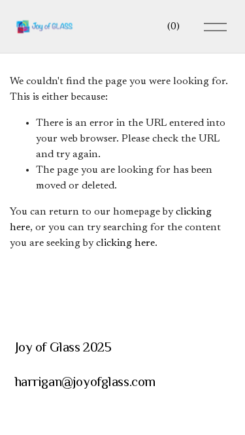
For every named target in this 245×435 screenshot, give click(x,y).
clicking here (125, 243)
